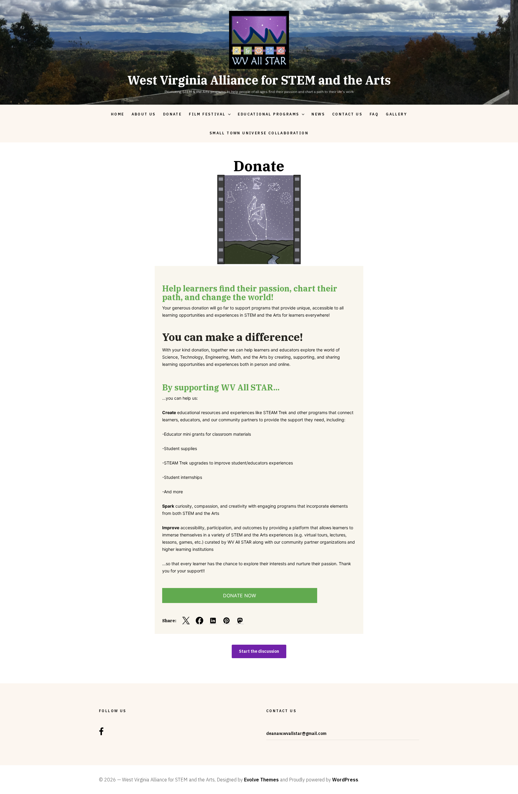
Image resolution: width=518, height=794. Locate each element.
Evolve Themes (261, 780)
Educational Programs (268, 114)
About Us (144, 114)
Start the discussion (259, 651)
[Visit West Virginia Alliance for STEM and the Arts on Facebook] (101, 733)
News (318, 114)
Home (117, 114)
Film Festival (207, 114)
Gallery (396, 114)
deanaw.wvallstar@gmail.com (296, 733)
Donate (172, 114)
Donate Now (239, 595)
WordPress (345, 780)
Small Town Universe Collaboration (259, 133)
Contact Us (347, 114)
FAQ (374, 114)
